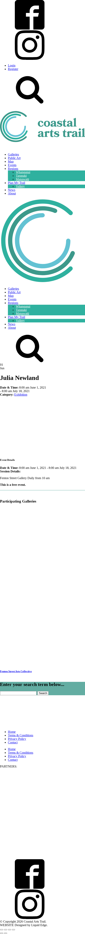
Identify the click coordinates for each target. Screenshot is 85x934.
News (11, 190)
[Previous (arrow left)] (1, 933)
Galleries (13, 154)
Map (11, 161)
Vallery (20, 186)
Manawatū (22, 179)
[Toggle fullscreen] (5, 929)
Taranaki (21, 175)
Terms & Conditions (20, 735)
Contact (13, 742)
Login (11, 65)
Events (12, 165)
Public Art (14, 158)
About (12, 193)
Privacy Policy (17, 739)
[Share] (9, 929)
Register (13, 69)
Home (12, 731)
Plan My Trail (16, 182)
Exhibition (20, 394)
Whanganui (23, 172)
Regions (13, 168)
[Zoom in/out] (1, 929)
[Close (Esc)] (13, 929)
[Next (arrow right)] (5, 933)
